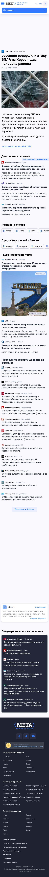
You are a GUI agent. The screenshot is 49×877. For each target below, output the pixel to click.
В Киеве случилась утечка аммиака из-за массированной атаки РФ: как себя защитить (23, 677)
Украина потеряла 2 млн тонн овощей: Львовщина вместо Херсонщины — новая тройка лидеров (21, 462)
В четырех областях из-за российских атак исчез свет (24, 475)
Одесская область (33, 801)
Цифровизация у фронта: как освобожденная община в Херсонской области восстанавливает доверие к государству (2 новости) (24, 437)
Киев (26, 650)
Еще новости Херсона (24, 509)
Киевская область (33, 797)
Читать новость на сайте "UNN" (17, 146)
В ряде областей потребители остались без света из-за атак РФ (22, 449)
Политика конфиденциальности (11, 843)
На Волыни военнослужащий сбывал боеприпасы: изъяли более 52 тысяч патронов (23, 423)
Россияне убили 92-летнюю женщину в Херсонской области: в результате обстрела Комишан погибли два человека (22, 399)
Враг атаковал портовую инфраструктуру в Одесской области (24, 643)
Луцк (5, 830)
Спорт (28, 764)
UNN (6, 321)
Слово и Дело (10, 183)
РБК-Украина (10, 494)
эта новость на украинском (35, 159)
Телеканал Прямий (12, 471)
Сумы (28, 830)
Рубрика (8, 367)
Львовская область (10, 801)
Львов (5, 826)
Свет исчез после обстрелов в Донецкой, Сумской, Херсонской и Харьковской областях (23, 386)
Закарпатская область (11, 793)
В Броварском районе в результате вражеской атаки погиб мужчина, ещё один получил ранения (24, 691)
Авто (5, 768)
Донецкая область (10, 789)
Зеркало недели (11, 204)
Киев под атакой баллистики (17, 653)
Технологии (30, 771)
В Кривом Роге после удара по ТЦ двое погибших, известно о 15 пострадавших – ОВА (23, 705)
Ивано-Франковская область (13, 797)
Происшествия (8, 771)
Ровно (28, 815)
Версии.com (9, 482)
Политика (6, 756)
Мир (27, 756)
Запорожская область (34, 793)
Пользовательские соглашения (11, 847)
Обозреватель (10, 342)
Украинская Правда (12, 393)
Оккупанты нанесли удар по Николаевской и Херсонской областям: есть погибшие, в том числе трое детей (23, 373)
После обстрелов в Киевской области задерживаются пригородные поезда (21, 663)
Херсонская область (17, 51)
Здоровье (29, 768)
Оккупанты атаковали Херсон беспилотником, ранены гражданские (24, 188)
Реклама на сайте (9, 840)
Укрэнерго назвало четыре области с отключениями (19, 486)
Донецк (29, 826)
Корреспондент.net (12, 408)
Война (28, 760)
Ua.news (8, 445)
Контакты (7, 855)
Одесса (29, 823)
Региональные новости (22, 3)
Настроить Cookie (10, 862)
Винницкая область (10, 786)
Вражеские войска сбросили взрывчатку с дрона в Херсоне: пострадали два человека (23, 167)
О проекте (7, 858)
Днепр (5, 823)
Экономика (7, 775)
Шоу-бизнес (7, 760)
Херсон (24, 162)
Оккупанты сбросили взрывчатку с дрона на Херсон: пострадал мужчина (23, 346)
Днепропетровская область (36, 786)
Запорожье (30, 819)
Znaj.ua (7, 382)
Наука (5, 764)
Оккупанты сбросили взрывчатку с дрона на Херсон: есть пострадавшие (23, 209)
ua (36, 4)
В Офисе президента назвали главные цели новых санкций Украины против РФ (22, 498)
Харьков (6, 819)
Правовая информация (11, 851)
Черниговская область (11, 804)
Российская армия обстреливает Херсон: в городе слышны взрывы (23, 325)
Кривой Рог (29, 699)
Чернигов (28, 639)
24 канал (8, 431)
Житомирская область (34, 789)
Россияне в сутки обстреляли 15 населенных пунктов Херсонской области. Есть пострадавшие (24, 266)
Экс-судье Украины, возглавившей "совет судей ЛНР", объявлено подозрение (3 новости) (24, 412)
